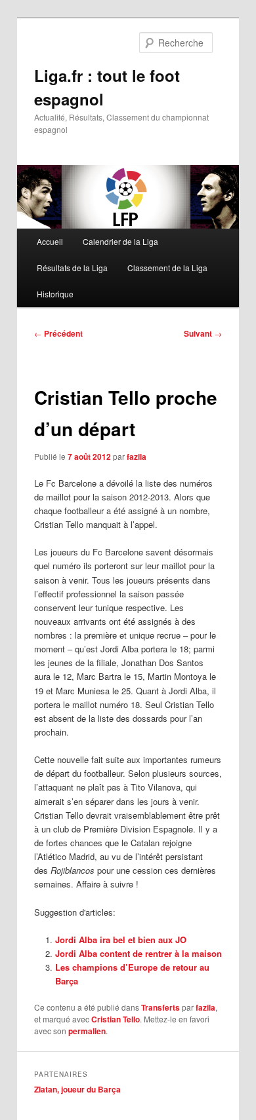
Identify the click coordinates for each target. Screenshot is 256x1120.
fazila (136, 456)
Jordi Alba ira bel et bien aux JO (120, 939)
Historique (55, 293)
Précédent (58, 333)
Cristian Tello (115, 1019)
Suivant (203, 333)
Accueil (50, 241)
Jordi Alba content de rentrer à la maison (138, 953)
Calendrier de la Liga (120, 241)
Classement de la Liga (167, 267)
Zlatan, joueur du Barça (77, 1089)
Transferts (160, 1007)
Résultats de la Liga (72, 267)
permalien (87, 1031)
